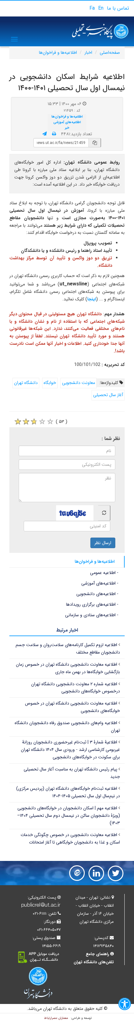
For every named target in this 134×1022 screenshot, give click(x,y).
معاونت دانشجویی (78, 382)
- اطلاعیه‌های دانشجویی (97, 593)
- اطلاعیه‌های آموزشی (99, 583)
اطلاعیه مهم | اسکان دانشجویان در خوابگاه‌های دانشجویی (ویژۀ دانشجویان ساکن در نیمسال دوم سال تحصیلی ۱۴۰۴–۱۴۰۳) (68, 815)
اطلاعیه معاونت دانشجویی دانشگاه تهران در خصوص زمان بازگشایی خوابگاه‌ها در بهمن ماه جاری (68, 668)
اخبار (88, 52)
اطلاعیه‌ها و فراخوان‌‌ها (58, 52)
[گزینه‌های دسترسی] (124, 1005)
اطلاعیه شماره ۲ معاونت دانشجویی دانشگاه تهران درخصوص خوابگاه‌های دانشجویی (75, 688)
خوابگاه (50, 382)
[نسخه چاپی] (54, 134)
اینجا (91, 299)
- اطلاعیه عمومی (104, 572)
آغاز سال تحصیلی (108, 394)
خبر (67, 127)
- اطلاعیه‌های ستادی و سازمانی (91, 615)
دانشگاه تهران (26, 382)
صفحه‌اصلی (110, 52)
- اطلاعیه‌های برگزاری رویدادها (92, 604)
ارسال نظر (102, 542)
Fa (92, 8)
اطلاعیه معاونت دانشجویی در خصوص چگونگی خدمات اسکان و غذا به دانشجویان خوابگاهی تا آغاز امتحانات (70, 838)
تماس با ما (118, 8)
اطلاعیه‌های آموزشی (67, 122)
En (100, 8)
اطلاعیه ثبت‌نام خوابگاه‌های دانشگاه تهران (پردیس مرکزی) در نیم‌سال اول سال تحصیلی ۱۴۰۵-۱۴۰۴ (68, 792)
